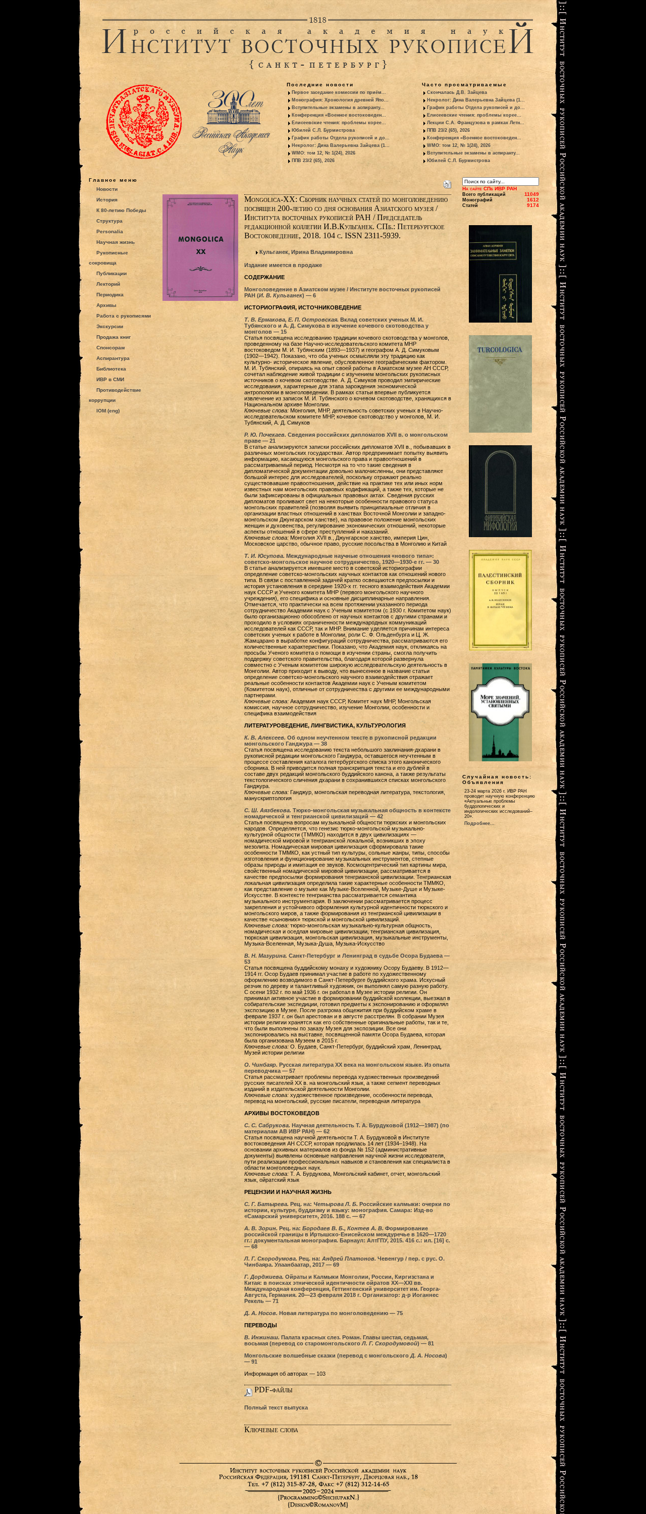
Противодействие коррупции (115, 395)
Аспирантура (113, 358)
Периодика (110, 294)
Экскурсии (109, 326)
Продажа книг (113, 337)
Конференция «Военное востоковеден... (339, 115)
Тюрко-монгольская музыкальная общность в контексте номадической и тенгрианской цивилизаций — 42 (347, 813)
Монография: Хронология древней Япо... (340, 99)
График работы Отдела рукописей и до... (341, 137)
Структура (109, 221)
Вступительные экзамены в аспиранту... (338, 107)
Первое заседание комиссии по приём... (339, 92)
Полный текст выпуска (276, 1407)
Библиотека (111, 369)
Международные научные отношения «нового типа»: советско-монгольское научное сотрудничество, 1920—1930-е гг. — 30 (341, 559)
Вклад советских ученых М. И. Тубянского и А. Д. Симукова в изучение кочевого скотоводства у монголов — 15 (336, 326)
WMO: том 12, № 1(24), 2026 (323, 152)
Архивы (106, 305)
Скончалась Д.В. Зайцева (457, 92)
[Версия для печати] (447, 182)
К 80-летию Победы (121, 210)
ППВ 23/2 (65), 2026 (313, 160)
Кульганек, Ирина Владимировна (306, 252)
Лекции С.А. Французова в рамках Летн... (475, 122)
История (107, 199)
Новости (107, 189)
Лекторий (108, 284)
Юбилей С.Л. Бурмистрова (323, 130)
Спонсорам (110, 347)
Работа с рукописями (123, 316)
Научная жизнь (115, 242)
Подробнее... (479, 823)
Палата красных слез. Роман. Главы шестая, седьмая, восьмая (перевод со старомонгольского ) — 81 (339, 1340)
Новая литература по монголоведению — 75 (323, 1313)
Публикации (111, 273)
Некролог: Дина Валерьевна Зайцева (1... (341, 145)
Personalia (109, 231)
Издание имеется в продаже (283, 265)
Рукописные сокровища (108, 258)
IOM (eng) (108, 410)
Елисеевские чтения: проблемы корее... (339, 122)
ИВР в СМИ (110, 379)
